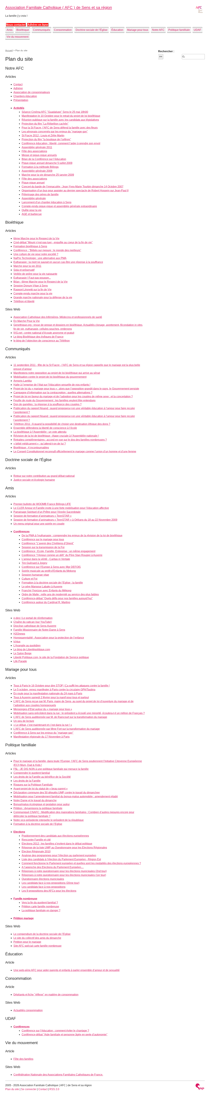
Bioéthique (22, 29)
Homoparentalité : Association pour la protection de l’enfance (48, 637)
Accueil (9, 50)
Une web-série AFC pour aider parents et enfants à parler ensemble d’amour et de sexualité (66, 970)
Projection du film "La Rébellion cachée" (45, 123)
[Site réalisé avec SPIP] (200, 1087)
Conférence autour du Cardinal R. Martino (46, 602)
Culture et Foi (29, 578)
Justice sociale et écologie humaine (34, 479)
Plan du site (12, 1089)
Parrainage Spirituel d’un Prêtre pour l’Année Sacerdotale (47, 512)
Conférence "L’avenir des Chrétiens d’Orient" (48, 543)
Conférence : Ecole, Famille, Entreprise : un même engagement (58, 551)
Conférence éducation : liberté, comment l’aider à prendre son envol (61, 143)
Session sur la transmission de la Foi (43, 547)
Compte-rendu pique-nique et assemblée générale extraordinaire (59, 206)
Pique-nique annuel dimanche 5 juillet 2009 (47, 163)
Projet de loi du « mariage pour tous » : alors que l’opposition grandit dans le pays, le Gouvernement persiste (76, 388)
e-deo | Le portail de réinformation (32, 618)
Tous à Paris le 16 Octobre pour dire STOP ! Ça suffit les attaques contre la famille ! (61, 685)
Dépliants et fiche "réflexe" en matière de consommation (45, 994)
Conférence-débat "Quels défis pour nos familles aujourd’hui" (57, 598)
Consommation (63, 29)
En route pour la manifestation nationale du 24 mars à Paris (47, 693)
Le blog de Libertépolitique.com (31, 649)
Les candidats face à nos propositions (43, 886)
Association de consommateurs (31, 92)
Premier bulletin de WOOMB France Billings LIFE (42, 504)
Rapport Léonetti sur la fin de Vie (32, 289)
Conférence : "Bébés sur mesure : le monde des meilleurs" (47, 250)
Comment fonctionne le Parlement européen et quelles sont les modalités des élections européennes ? (81, 863)
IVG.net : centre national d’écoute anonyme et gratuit (43, 332)
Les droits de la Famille (27, 780)
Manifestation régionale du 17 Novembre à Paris (41, 736)
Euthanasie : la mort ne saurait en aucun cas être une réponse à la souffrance (58, 262)
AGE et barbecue (32, 214)
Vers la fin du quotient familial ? (40, 902)
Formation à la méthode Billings (40, 167)
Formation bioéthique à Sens (30, 246)
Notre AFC (158, 29)
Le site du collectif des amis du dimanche (37, 938)
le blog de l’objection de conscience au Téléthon (41, 340)
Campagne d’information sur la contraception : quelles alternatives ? (52, 392)
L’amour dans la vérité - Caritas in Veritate (46, 559)
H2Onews (19, 633)
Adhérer (18, 88)
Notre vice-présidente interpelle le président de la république (48, 820)
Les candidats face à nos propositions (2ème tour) (50, 883)
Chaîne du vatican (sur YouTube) (32, 622)
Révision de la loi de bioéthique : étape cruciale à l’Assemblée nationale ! (56, 435)
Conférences (21, 531)
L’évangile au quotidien (27, 645)
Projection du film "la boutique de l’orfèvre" (46, 139)
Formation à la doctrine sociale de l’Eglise (37, 824)
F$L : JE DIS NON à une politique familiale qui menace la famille (51, 769)
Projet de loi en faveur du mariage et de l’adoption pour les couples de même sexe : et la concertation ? (73, 396)
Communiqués (41, 29)
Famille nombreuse (25, 898)
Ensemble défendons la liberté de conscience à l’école (45, 428)
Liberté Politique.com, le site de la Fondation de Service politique (51, 657)
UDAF (197, 29)
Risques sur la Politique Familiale (33, 784)
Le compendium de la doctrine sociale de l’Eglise (42, 934)
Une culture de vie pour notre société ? (35, 254)
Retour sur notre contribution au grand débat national (44, 475)
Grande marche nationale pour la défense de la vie (42, 297)
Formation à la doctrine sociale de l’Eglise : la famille (52, 582)
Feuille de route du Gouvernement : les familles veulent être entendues (54, 400)
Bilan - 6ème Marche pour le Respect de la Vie (40, 281)
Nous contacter (15, 24)
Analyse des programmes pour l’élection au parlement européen (59, 855)
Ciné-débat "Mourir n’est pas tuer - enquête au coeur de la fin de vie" (53, 242)
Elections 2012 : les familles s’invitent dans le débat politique (57, 843)
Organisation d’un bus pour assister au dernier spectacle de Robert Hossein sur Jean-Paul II (75, 190)
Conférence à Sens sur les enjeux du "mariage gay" (43, 732)
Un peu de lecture (23, 721)
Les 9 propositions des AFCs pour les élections (49, 890)
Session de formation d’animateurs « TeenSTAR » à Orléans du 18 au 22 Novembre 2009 (65, 519)
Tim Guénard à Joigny (34, 563)
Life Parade (20, 661)
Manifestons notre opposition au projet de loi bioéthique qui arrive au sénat (56, 373)
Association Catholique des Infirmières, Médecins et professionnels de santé (57, 317)
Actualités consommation (28, 1010)
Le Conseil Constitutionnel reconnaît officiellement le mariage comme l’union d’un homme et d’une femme (74, 451)
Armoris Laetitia (22, 380)
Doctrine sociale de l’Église (91, 29)
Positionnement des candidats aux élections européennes (55, 835)
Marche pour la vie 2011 (27, 266)
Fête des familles (23, 1059)
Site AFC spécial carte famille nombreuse (37, 945)
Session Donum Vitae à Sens (30, 285)
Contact (17, 84)
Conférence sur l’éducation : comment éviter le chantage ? (55, 1030)
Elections (19, 831)
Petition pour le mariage (27, 941)
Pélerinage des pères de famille (40, 194)
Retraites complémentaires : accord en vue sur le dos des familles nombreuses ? (60, 439)
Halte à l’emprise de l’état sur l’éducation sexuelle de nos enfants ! (51, 384)
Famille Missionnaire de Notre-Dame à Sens (39, 629)
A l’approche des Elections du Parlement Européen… (53, 867)
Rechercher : (166, 51)
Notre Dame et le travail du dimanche (35, 800)
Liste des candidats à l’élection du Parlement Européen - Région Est (61, 859)
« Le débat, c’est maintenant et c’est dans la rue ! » (42, 725)
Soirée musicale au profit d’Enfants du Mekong (49, 570)
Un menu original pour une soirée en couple (38, 523)
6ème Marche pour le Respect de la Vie (36, 238)
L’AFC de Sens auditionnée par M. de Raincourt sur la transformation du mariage (60, 717)
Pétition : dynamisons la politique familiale (37, 808)
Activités (18, 108)
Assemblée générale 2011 (37, 147)
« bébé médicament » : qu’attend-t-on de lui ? (39, 443)
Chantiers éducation (25, 96)
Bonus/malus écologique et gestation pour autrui (41, 804)
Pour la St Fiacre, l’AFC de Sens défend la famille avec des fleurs (60, 127)
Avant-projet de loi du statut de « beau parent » (40, 788)
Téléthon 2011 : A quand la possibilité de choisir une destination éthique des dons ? (61, 424)
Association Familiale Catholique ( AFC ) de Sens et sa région (58, 7)
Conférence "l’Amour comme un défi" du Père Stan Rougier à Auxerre (62, 555)
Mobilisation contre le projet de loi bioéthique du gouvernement (49, 376)
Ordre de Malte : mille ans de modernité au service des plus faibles (60, 594)
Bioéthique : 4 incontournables (31, 447)
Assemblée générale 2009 (37, 170)
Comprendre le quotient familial (31, 772)
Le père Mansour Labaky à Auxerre (42, 586)
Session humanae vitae (35, 574)
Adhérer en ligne (37, 24)
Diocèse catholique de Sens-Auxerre (34, 625)
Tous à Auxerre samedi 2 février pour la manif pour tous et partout (51, 697)
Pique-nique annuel (33, 182)
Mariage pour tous (137, 29)
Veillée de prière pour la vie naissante (35, 273)
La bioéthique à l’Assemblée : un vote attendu (39, 431)
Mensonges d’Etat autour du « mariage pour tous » (42, 709)
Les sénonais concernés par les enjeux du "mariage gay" (55, 131)
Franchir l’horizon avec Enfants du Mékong (46, 590)
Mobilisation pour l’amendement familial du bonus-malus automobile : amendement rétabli (65, 796)
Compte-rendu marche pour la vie (32, 293)
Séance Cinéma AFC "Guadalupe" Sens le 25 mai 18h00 (55, 112)
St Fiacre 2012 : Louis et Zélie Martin (43, 135)
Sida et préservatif (23, 270)
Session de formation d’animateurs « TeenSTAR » (42, 515)
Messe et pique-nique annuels (39, 155)
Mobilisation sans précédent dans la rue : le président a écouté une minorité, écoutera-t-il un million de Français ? (79, 713)
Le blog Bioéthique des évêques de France (38, 336)
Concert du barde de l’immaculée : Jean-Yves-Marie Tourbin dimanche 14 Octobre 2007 (72, 186)
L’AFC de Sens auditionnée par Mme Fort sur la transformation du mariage (56, 728)
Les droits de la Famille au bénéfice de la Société (42, 776)
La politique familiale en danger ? (41, 910)
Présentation (20, 100)
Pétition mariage (23, 918)
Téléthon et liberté (23, 301)
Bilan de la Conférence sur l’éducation (44, 159)
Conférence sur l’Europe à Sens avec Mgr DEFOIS (51, 567)
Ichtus (16, 641)
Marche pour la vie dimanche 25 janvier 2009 (48, 174)
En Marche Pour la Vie (26, 321)
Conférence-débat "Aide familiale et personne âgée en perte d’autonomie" (64, 1034)
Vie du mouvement (17, 36)
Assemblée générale (34, 198)
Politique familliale (179, 29)
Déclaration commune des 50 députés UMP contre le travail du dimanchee (56, 792)
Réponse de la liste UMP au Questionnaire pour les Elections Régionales (64, 847)
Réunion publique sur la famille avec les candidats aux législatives (60, 119)
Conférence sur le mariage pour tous (43, 539)
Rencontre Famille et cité (36, 839)
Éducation (117, 29)
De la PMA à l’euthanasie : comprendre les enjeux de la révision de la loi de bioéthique (72, 535)
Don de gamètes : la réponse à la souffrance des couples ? (47, 404)
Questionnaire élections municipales (43, 879)
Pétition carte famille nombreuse (40, 906)
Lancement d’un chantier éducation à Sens (46, 202)
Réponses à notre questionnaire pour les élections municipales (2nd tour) (64, 871)
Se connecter (28, 1089)
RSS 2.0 (54, 1089)
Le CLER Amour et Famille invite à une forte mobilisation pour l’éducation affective (61, 508)
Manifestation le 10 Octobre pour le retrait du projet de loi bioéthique (61, 115)
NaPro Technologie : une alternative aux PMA (39, 258)
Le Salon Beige (22, 653)
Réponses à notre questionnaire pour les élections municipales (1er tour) (64, 875)
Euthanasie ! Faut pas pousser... (32, 277)
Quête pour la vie (32, 210)
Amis (9, 29)
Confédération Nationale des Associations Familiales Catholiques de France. (58, 1074)
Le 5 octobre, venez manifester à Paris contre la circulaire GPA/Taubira (54, 689)
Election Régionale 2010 (36, 851)
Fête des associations (34, 151)
